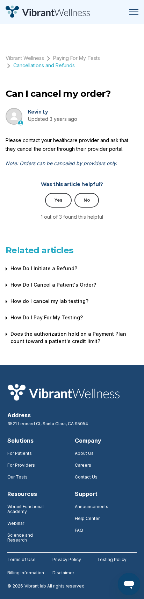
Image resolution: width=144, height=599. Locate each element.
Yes (58, 200)
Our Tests (17, 477)
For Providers (21, 465)
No (87, 200)
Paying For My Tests (76, 58)
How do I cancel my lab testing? (49, 301)
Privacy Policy (66, 559)
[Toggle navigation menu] (134, 12)
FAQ (79, 530)
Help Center (87, 518)
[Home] (48, 12)
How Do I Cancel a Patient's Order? (53, 285)
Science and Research (20, 537)
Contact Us (86, 477)
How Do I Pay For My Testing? (46, 317)
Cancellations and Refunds (44, 65)
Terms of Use (21, 559)
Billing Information (25, 572)
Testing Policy (112, 559)
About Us (84, 453)
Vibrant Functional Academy (25, 509)
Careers (83, 465)
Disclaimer (63, 572)
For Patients (19, 453)
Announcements (91, 506)
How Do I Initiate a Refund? (43, 268)
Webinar (15, 523)
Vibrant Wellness (25, 58)
